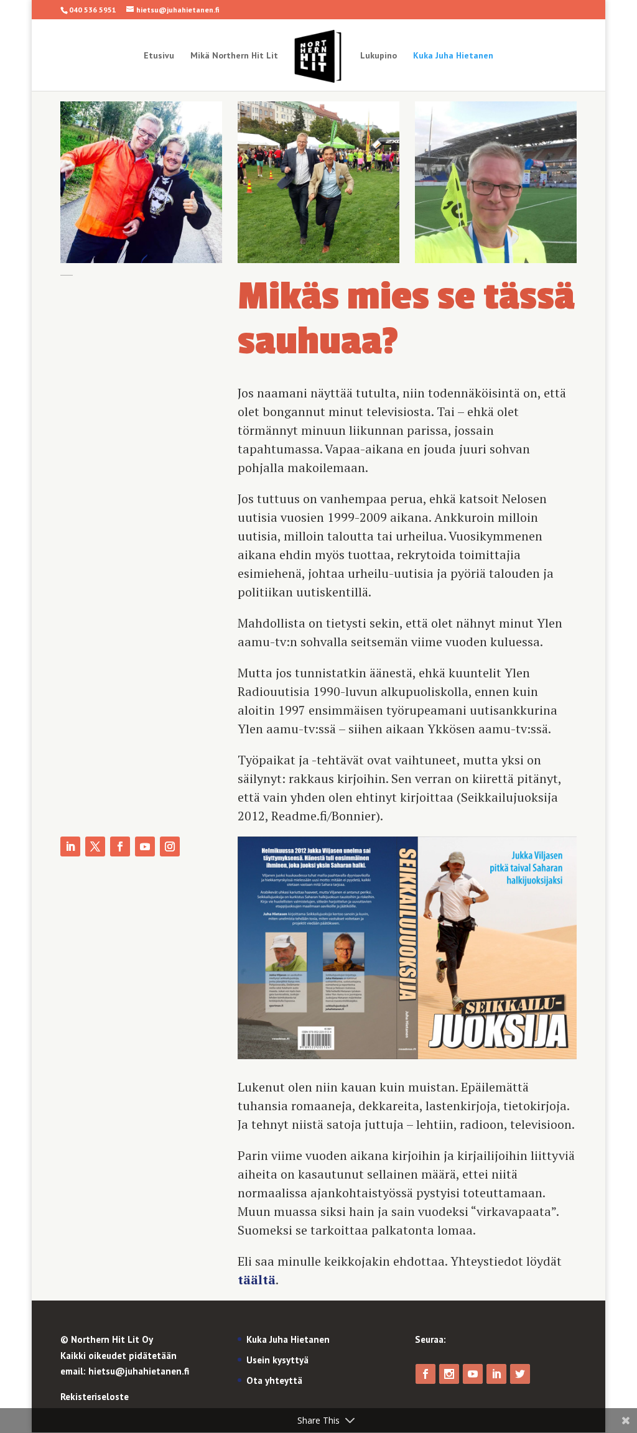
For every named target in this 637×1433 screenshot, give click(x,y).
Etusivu (159, 56)
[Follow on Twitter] (95, 846)
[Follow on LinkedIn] (70, 846)
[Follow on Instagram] (170, 846)
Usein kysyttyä (277, 1360)
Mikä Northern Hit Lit (234, 56)
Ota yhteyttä (274, 1380)
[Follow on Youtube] (145, 846)
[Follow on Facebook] (120, 846)
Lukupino (378, 56)
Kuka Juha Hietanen (453, 56)
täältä (257, 1279)
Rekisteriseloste (94, 1397)
